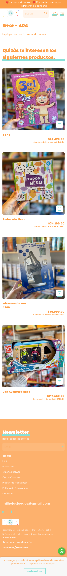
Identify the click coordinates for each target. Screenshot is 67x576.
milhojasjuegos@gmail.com (26, 503)
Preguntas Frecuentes (14, 482)
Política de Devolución (15, 488)
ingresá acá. (9, 537)
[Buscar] (46, 13)
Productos (8, 466)
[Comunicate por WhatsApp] (61, 551)
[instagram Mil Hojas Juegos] (3, 512)
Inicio (5, 461)
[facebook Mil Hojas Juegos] (11, 512)
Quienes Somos (11, 472)
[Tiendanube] (15, 548)
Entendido (34, 571)
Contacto (7, 493)
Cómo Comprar (11, 477)
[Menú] (62, 14)
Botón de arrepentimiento (17, 542)
